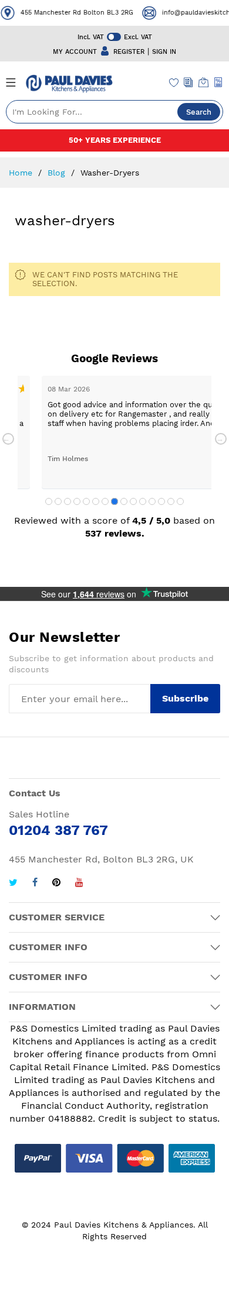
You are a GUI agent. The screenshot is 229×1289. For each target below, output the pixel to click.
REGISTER (128, 52)
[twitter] (13, 883)
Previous (8, 439)
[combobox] (114, 111)
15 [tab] (180, 501)
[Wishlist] (174, 83)
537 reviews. (114, 533)
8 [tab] (114, 501)
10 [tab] (133, 501)
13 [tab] (161, 501)
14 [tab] (170, 501)
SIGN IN (164, 52)
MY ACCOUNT (75, 52)
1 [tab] (48, 501)
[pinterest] (56, 883)
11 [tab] (142, 501)
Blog (58, 172)
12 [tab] (152, 501)
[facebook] (35, 883)
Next (221, 439)
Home (22, 172)
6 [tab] (95, 501)
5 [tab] (86, 501)
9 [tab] (123, 501)
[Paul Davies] (68, 83)
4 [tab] (76, 501)
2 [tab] (58, 501)
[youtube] (79, 883)
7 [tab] (105, 501)
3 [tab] (67, 501)
